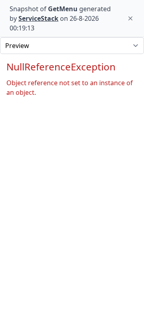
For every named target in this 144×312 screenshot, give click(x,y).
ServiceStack (38, 18)
